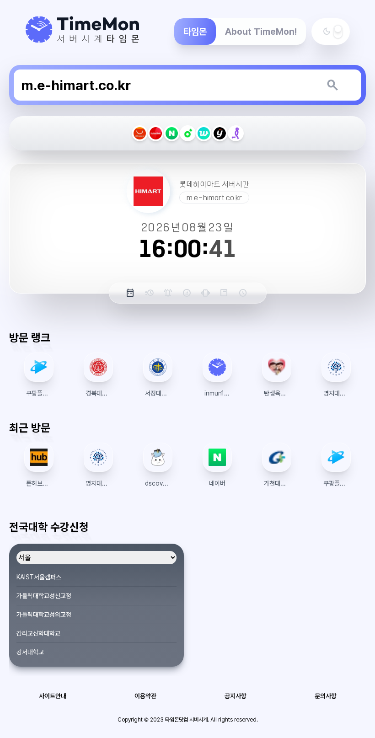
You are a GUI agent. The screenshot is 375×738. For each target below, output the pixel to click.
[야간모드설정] (338, 31)
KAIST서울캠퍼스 (38, 577)
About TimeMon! (261, 31)
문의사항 (326, 696)
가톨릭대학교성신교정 (43, 595)
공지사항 (235, 696)
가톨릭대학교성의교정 (43, 614)
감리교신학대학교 (38, 633)
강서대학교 (30, 652)
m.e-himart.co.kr (214, 197)
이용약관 (145, 696)
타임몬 (195, 31)
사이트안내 (52, 696)
